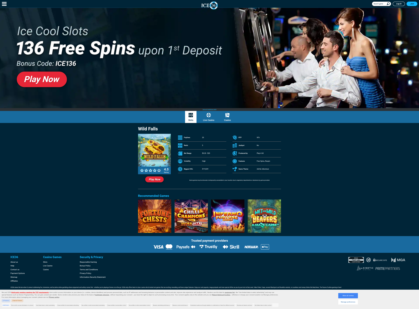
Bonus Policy (85, 266)
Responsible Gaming (88, 262)
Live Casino (208, 120)
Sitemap (13, 277)
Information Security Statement (93, 277)
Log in (398, 4)
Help (12, 266)
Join (412, 4)
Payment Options (17, 273)
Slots (190, 120)
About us (14, 262)
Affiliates (14, 281)
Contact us (14, 269)
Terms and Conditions (89, 269)
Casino (227, 120)
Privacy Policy (85, 273)
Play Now (154, 179)
